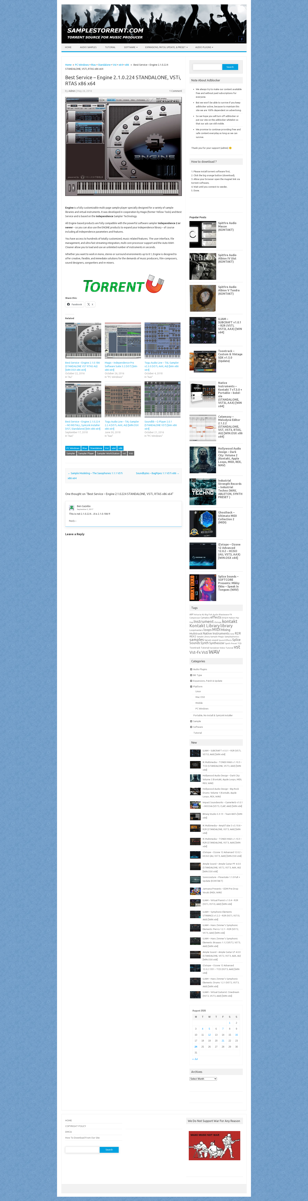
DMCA (68, 1132)
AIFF (191, 614)
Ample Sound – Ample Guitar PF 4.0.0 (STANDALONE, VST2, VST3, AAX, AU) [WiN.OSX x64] (222, 867)
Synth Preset (231, 643)
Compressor (194, 618)
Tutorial (110, 47)
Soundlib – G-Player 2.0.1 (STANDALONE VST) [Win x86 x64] (161, 425)
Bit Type (197, 675)
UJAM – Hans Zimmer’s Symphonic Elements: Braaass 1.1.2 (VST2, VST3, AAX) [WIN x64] (222, 942)
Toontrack (194, 647)
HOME (68, 1120)
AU (203, 614)
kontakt (229, 621)
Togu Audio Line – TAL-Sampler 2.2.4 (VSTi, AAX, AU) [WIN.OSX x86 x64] (122, 425)
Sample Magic (217, 636)
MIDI (216, 629)
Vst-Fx (195, 652)
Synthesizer (217, 643)
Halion (232, 618)
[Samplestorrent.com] (154, 42)
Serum (207, 640)
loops (208, 629)
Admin (71, 91)
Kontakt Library (204, 625)
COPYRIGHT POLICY (75, 1126)
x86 (127, 64)
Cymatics (205, 617)
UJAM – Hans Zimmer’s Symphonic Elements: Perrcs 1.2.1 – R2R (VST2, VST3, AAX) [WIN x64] (221, 929)
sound (215, 640)
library (226, 625)
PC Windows (82, 64)
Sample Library (203, 637)
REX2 (192, 636)
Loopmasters (196, 630)
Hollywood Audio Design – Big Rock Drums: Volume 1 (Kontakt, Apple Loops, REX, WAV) (221, 793)
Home (68, 47)
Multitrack (195, 633)
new (232, 634)
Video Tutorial (226, 648)
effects (215, 617)
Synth (205, 643)
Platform (197, 686)
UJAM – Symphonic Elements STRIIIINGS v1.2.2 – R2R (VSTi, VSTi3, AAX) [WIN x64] (221, 916)
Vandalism (214, 648)
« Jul (195, 1059)
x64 (121, 64)
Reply (72, 521)
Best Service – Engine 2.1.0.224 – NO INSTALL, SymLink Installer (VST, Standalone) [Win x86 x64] (82, 425)
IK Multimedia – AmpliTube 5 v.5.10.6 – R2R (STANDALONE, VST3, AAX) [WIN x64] (222, 829)
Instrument (204, 621)
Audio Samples (88, 47)
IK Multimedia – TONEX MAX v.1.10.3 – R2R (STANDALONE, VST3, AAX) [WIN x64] (222, 843)
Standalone (104, 64)
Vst (115, 64)
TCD (240, 643)
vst (124, 453)
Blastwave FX (225, 614)
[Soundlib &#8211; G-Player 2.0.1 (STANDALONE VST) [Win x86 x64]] (163, 399)
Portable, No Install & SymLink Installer (213, 715)
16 (236, 1035)
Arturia (197, 614)
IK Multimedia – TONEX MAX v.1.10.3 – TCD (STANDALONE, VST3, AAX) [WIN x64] (222, 766)
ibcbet (191, 1170)
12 (209, 1035)
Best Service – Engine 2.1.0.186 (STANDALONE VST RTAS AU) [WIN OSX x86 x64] (82, 366)
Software (129, 47)
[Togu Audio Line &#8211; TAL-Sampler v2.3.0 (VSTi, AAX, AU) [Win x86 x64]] (163, 340)
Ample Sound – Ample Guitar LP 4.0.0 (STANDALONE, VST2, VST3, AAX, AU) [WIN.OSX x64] (222, 956)
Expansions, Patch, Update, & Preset (165, 47)
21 (223, 1040)
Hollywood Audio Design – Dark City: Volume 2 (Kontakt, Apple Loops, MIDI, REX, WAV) (222, 779)
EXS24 (225, 618)
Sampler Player (86, 453)
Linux (198, 691)
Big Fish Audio (211, 614)
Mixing (225, 629)
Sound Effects (225, 640)
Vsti (131, 453)
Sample (197, 721)
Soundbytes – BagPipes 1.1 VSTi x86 (157, 473)
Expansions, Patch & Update (207, 681)
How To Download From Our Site (82, 1137)
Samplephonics (232, 636)
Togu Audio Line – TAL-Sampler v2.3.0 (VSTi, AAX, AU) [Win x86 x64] (162, 366)
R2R (238, 633)
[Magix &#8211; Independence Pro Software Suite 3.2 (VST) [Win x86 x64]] (123, 340)
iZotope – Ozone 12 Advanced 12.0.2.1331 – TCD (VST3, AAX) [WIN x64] (221, 969)
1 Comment (175, 91)
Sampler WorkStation (108, 453)
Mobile (199, 703)
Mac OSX (200, 697)
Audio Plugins (203, 47)
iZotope (218, 622)
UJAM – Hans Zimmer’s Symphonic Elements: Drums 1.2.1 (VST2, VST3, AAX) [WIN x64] (221, 982)
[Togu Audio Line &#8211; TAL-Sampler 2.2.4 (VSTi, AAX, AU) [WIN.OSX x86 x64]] (123, 399)
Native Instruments (216, 633)
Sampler (70, 453)
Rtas (93, 64)
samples (196, 639)
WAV (214, 652)
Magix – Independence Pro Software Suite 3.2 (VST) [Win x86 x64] (121, 366)
